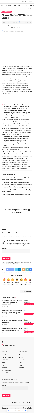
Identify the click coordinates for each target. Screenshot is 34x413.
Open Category (29, 304)
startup (6, 119)
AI (8, 233)
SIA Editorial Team (10, 26)
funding (18, 68)
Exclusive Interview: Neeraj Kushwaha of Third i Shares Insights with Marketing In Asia (12, 302)
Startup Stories (6, 11)
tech (3, 74)
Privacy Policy (4, 263)
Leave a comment (27, 291)
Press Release (29, 314)
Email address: (5, 248)
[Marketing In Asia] (4, 402)
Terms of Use (14, 262)
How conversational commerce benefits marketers (16, 194)
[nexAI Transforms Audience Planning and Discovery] (28, 321)
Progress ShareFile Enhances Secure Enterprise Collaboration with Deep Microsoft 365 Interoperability (12, 312)
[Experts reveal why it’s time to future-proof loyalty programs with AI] (28, 330)
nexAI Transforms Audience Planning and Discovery (17, 187)
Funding (11, 233)
